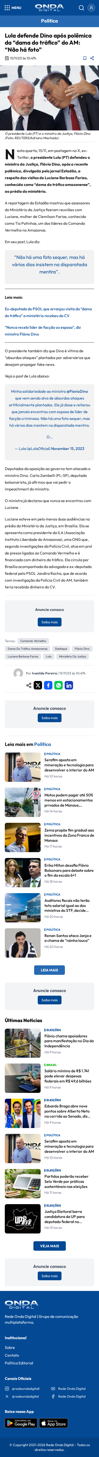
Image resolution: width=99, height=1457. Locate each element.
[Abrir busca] (81, 8)
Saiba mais (50, 622)
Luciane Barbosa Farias (23, 656)
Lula (48, 656)
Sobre (10, 1347)
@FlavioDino (77, 391)
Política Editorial (19, 1363)
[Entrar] (91, 8)
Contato (12, 1355)
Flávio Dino (82, 648)
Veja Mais (49, 1246)
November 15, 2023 (67, 448)
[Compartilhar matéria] (92, 58)
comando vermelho (33, 641)
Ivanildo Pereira (44, 673)
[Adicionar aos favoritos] (85, 58)
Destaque (61, 648)
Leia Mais (49, 970)
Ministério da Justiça (72, 656)
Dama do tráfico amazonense (27, 648)
